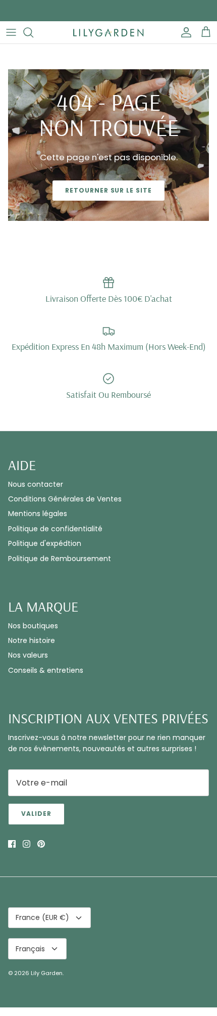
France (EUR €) (42, 917)
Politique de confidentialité (55, 529)
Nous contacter (35, 484)
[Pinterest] (41, 844)
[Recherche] (33, 32)
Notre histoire (31, 640)
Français (30, 949)
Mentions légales (37, 514)
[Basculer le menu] (11, 32)
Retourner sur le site (108, 190)
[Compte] (184, 32)
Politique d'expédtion (44, 543)
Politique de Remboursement (59, 558)
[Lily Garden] (108, 32)
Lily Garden (47, 973)
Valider (36, 813)
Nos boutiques (33, 626)
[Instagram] (26, 844)
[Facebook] (12, 844)
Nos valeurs (28, 655)
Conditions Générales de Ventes (65, 499)
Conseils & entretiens (45, 670)
